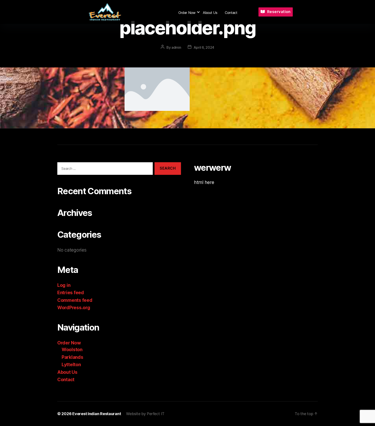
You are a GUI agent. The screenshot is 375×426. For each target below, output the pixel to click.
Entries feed (70, 292)
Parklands (72, 357)
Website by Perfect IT (145, 413)
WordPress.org (73, 307)
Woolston (72, 349)
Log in (63, 285)
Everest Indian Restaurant (96, 413)
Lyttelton (71, 364)
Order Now (187, 12)
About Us (210, 12)
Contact (231, 12)
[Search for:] (104, 169)
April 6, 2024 (204, 47)
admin (176, 47)
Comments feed (74, 300)
